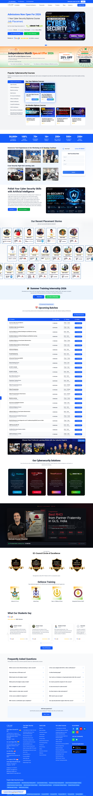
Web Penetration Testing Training (30, 785)
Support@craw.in (17, 773)
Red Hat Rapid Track (60, 754)
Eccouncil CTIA (54, 794)
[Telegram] (76, 739)
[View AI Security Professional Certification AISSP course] (65, 200)
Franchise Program (43, 732)
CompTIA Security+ (27, 760)
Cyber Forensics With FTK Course (29, 748)
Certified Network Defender (19, 794)
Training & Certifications (31, 5)
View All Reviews (46, 647)
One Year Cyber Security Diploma (16, 322)
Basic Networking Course (14, 376)
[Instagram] (77, 732)
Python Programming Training (45, 785)
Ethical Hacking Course (14, 362)
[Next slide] (56, 156)
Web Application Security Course (29, 750)
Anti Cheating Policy (43, 742)
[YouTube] (81, 729)
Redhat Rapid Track (27, 762)
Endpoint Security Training (73, 785)
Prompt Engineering (60, 745)
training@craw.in (13, 769)
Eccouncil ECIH (71, 794)
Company (50, 5)
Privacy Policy (42, 738)
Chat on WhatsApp (53, 296)
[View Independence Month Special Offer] (46, 57)
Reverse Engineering (60, 749)
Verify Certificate (42, 755)
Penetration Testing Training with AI (56, 782)
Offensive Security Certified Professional (18, 415)
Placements (41, 5)
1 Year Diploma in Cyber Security (29, 730)
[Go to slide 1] (46, 45)
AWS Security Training (60, 758)
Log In (83, 1)
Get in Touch (46, 714)
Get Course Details (23, 209)
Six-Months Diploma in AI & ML (62, 730)
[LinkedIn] (84, 729)
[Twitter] (77, 729)
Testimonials (42, 734)
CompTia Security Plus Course (29, 741)
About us (41, 728)
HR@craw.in (14, 771)
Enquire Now (81, 5)
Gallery (40, 748)
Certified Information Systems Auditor (17, 429)
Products (57, 5)
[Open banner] (1, 398)
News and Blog (42, 730)
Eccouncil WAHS (26, 756)
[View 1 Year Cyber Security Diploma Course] (65, 26)
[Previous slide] (9, 156)
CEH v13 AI (25, 752)
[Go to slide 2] (47, 45)
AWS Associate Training (12, 787)
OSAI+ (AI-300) (59, 741)
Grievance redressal (43, 750)
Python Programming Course (15, 384)
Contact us (70, 5)
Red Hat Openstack (59, 756)
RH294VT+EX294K (13, 371)
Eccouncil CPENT (45, 794)
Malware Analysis (59, 747)
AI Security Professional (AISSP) (62, 743)
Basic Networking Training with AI (28, 782)
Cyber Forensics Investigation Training (73, 782)
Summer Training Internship (61, 760)
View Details (79, 323)
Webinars (41, 753)
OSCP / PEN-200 (59, 739)
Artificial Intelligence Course (15, 407)
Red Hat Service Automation (61, 751)
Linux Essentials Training (42, 782)
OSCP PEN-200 (26, 758)
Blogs (64, 5)
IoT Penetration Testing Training (59, 785)
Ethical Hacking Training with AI (13, 782)
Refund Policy (42, 746)
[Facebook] (73, 729)
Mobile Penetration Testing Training (14, 785)
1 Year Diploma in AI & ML (61, 728)
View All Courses (80, 314)
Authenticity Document (44, 740)
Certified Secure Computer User (33, 794)
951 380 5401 (14, 767)
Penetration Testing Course (15, 380)
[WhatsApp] (73, 732)
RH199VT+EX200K (13, 367)
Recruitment (41, 736)
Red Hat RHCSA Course (27, 744)
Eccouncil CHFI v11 (26, 754)
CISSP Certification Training (15, 433)
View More (11, 209)
